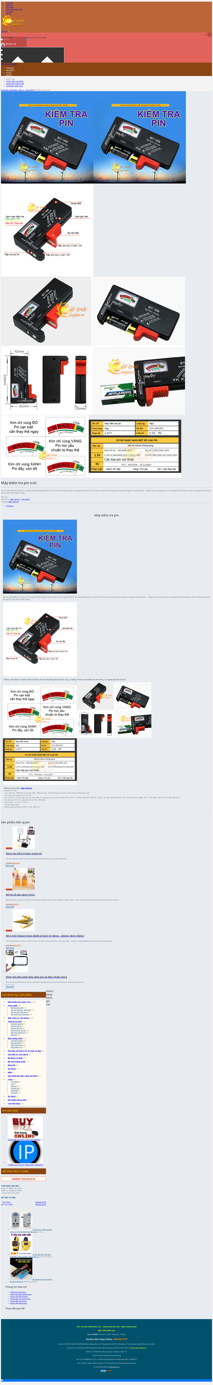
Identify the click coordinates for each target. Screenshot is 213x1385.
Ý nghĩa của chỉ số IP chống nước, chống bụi (25, 1165)
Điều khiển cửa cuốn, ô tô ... (20, 1002)
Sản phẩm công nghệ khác (20, 1014)
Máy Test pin (14, 501)
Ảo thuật (12, 1096)
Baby (10, 1072)
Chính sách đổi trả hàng (19, 1296)
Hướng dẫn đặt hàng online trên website (24, 1140)
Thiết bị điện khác (17, 1045)
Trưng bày (14, 1093)
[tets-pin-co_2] (47, 276)
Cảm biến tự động (17, 1041)
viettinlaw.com (114, 1367)
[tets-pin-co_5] (135, 477)
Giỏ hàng (5, 31)
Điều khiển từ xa (16, 1047)
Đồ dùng (14, 1086)
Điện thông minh (15, 1038)
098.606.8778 (28, 1178)
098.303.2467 (40, 1204)
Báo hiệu (14, 1035)
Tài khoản (9, 11)
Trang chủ (10, 68)
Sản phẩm (9, 7)
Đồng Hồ (11, 1065)
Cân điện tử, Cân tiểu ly (18, 1054)
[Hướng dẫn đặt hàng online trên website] (25, 1137)
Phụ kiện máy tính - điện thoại (21, 1010)
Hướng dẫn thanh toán (14, 9)
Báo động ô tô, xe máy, (18, 1030)
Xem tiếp (9, 986)
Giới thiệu (9, 5)
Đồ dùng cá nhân (15, 1058)
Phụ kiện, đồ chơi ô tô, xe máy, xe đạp (24, 1051)
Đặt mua (9, 865)
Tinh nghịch (15, 1082)
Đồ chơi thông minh (16, 1061)
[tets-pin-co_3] (93, 414)
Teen (10, 1079)
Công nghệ (12, 1005)
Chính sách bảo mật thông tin (21, 1294)
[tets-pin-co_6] (47, 183)
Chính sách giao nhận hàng (20, 1299)
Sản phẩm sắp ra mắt (17, 1100)
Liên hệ (8, 14)
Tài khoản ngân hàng (14, 86)
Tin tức (8, 72)
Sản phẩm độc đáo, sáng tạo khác (22, 1076)
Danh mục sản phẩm (9, 64)
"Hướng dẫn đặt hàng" (137, 1348)
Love (12, 1084)
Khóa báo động (16, 1026)
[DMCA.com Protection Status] (106, 1371)
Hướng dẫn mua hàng (14, 81)
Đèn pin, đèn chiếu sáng (19, 1012)
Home (3, 90)
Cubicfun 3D (15, 1088)
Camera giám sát (16, 1028)
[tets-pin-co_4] (45, 477)
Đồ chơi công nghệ (17, 1008)
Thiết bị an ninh (15, 1021)
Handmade (14, 1090)
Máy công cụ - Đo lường (23, 90)
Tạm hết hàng (14, 1103)
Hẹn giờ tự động (16, 1043)
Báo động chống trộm (18, 1033)
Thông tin (10, 506)
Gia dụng (12, 1069)
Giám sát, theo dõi (17, 1024)
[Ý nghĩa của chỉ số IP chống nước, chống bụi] (25, 1162)
